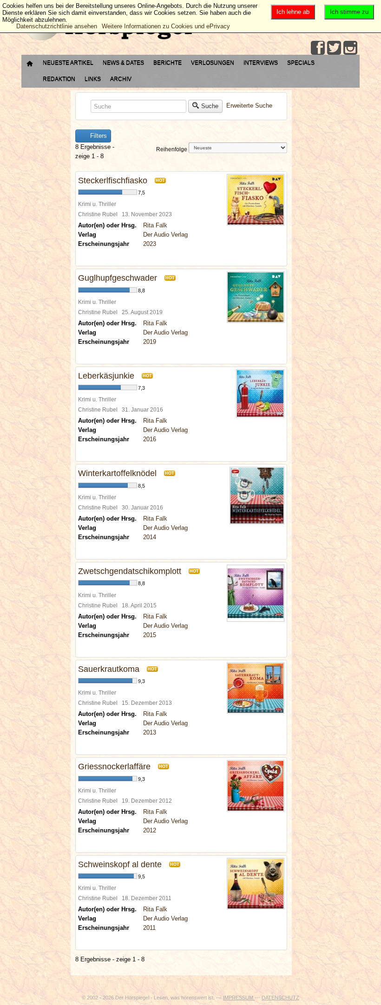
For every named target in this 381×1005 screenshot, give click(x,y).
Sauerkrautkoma (108, 669)
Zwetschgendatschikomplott (129, 571)
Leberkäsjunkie (106, 375)
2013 (149, 732)
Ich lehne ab (292, 11)
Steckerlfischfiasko (112, 180)
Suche (209, 106)
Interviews (260, 62)
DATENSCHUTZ (280, 997)
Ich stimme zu (349, 11)
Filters (97, 135)
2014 (149, 537)
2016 (149, 439)
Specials (301, 62)
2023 (149, 243)
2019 (149, 341)
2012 (149, 830)
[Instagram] (350, 48)
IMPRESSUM (239, 997)
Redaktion (59, 79)
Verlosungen (212, 62)
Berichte (167, 62)
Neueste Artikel (68, 62)
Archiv (120, 79)
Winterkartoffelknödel (117, 473)
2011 (149, 927)
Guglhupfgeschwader (117, 278)
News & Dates (123, 62)
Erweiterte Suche (249, 106)
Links (93, 79)
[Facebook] (318, 48)
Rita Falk (155, 225)
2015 (149, 634)
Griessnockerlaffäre (114, 766)
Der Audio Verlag (165, 234)
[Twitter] (334, 48)
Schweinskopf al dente (120, 864)
